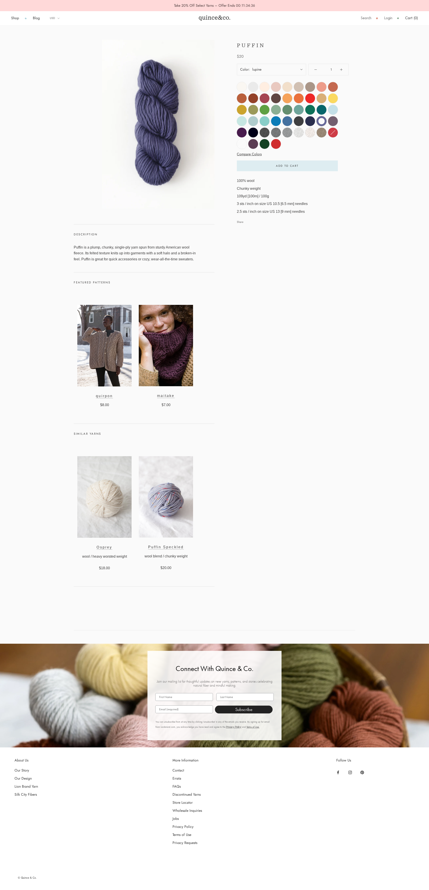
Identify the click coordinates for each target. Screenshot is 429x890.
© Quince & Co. (27, 878)
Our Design (23, 778)
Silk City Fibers (26, 794)
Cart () (411, 18)
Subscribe (243, 709)
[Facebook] (338, 772)
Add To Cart (287, 166)
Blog (36, 18)
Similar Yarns (87, 434)
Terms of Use (181, 834)
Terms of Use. (252, 726)
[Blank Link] (214, 18)
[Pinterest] (362, 772)
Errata (176, 778)
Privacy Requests (184, 842)
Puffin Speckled (166, 547)
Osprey (104, 547)
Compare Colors (249, 153)
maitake (166, 396)
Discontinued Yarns (186, 794)
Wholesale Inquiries (187, 810)
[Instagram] (350, 772)
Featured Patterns (92, 282)
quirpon (104, 396)
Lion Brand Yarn (26, 786)
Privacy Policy (233, 726)
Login (388, 18)
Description (86, 234)
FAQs (176, 786)
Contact (178, 770)
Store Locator (182, 802)
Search (366, 18)
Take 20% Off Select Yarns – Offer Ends (205, 5)
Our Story (22, 770)
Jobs (175, 818)
